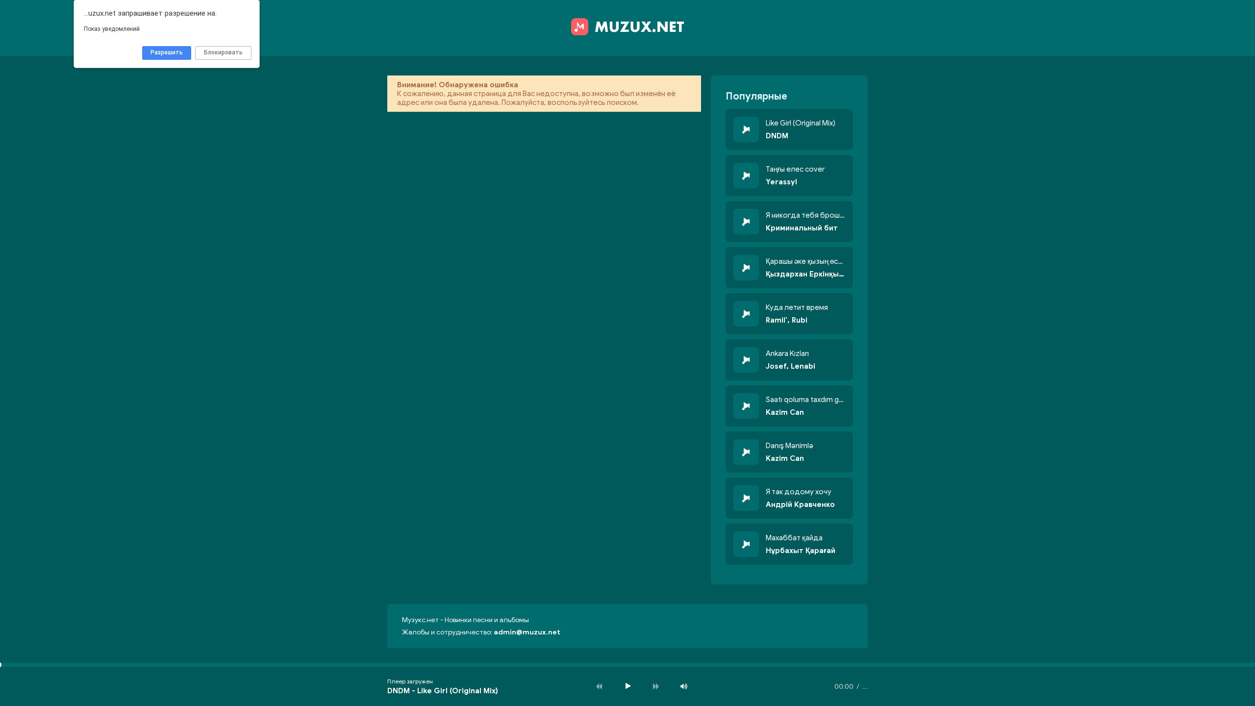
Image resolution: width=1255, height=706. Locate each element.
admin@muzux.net (527, 632)
